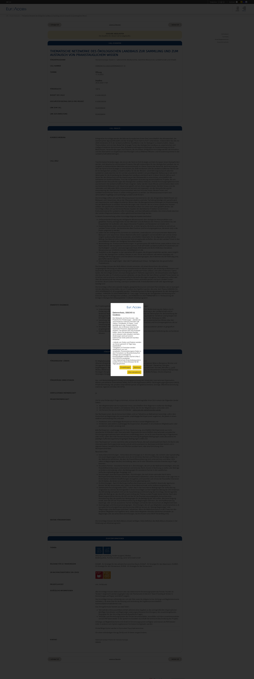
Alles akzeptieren (134, 372)
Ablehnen (137, 367)
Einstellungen (125, 367)
